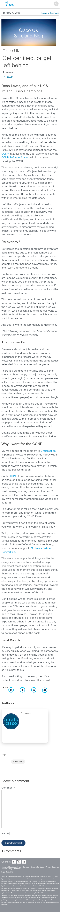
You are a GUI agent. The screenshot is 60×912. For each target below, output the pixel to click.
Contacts (4, 867)
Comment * (8, 787)
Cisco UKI (11, 51)
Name (5, 833)
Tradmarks (17, 869)
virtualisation (48, 451)
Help (19, 867)
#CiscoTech (18, 762)
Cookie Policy (7, 869)
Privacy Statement (52, 867)
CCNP (13, 476)
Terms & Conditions (38, 867)
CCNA (5, 154)
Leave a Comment (50, 13)
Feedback (13, 867)
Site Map (26, 867)
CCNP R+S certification (15, 157)
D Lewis (8, 76)
